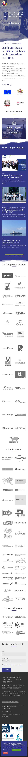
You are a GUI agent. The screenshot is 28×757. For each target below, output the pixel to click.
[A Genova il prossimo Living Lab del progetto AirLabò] (14, 169)
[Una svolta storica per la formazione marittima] (14, 234)
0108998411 (6, 718)
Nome (3, 651)
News (3, 173)
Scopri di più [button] (5, 84)
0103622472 (6, 706)
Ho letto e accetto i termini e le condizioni (12, 665)
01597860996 (7, 708)
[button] (26, 3)
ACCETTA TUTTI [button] (17, 749)
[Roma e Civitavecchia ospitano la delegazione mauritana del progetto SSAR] (14, 202)
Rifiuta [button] (5, 752)
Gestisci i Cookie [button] (7, 749)
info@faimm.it (13, 706)
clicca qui (17, 745)
